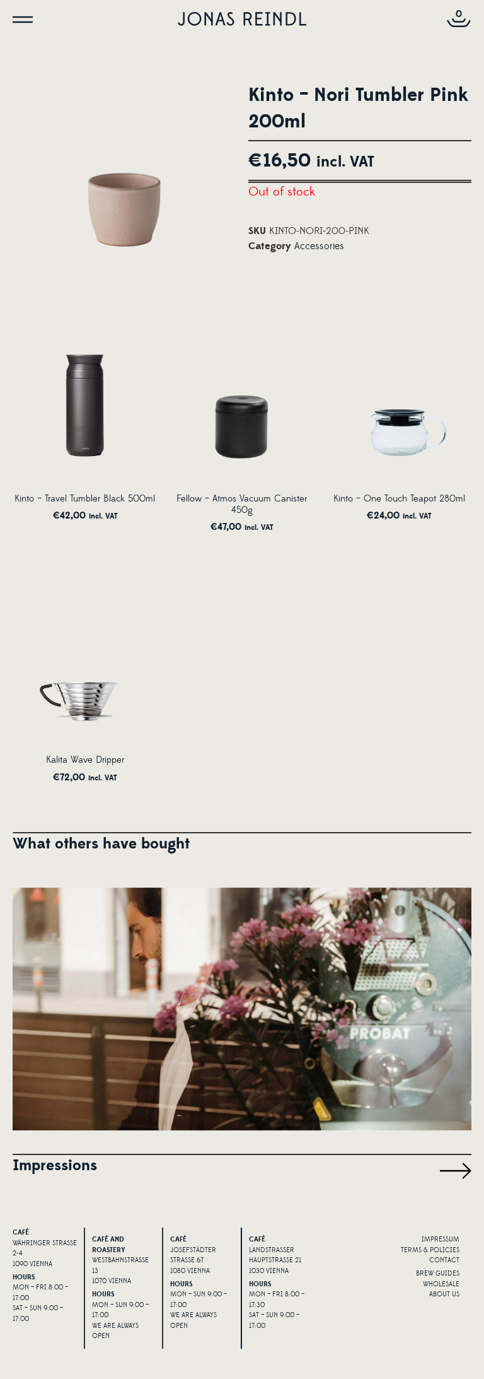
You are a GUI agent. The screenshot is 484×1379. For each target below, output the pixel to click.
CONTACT (444, 1260)
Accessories (319, 246)
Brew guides (437, 1273)
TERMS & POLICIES (430, 1250)
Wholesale (441, 1284)
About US (444, 1294)
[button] (196, 1143)
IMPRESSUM (440, 1239)
